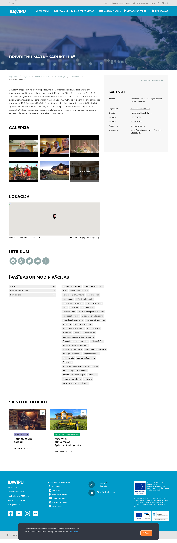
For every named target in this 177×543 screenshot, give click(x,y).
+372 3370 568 (18, 500)
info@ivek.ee (14, 505)
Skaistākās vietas (83, 11)
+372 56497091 (137, 117)
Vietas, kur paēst (136, 11)
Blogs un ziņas (117, 3)
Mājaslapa (13, 77)
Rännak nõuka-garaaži (23, 440)
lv (152, 3)
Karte (105, 3)
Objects (26, 77)
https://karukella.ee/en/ (140, 109)
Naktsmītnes (111, 11)
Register (103, 486)
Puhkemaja (60, 77)
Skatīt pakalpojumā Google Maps (86, 237)
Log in (102, 483)
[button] (159, 3)
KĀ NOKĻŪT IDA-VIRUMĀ (137, 3)
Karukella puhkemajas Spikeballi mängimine (68, 442)
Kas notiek (75, 77)
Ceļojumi (44, 11)
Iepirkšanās (161, 11)
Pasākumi (62, 11)
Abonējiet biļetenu (106, 492)
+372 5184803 (136, 122)
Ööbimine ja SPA (42, 77)
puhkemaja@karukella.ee (141, 113)
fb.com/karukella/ (138, 126)
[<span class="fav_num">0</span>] (163, 3)
